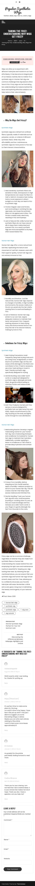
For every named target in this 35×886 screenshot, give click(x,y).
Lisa (24, 62)
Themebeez (21, 884)
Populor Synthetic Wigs (17, 10)
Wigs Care (28, 59)
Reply (6, 683)
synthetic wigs (11, 610)
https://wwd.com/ (11, 699)
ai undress (8, 746)
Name (6, 840)
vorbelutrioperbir (10, 669)
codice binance (10, 778)
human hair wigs (8, 59)
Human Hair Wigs (8, 241)
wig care (25, 610)
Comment (8, 820)
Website (7, 859)
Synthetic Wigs (19, 59)
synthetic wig (10, 606)
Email (6, 849)
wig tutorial (10, 613)
